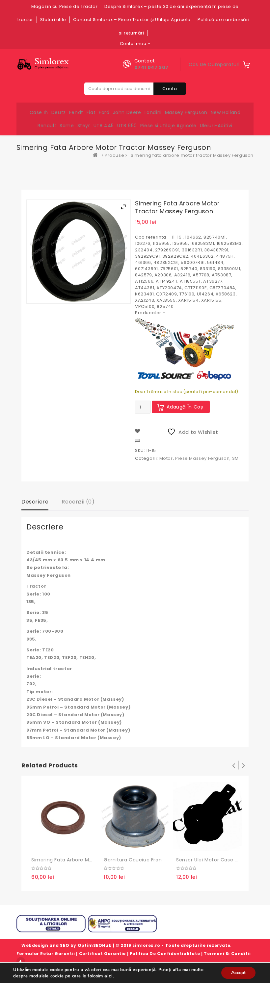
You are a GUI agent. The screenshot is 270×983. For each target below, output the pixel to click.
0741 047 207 (151, 67)
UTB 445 (104, 125)
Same (67, 125)
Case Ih (39, 112)
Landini (153, 112)
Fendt (76, 112)
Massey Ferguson (186, 112)
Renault (47, 125)
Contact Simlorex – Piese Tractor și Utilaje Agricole (132, 19)
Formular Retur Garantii (45, 953)
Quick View (66, 845)
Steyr (83, 125)
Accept (238, 973)
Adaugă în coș (185, 407)
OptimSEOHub (95, 945)
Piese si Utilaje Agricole (168, 125)
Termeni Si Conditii (227, 953)
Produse (114, 155)
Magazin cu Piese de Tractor (64, 6)
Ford (104, 112)
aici (108, 976)
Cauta (169, 88)
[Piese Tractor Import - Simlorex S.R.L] (97, 155)
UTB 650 (127, 125)
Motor (166, 458)
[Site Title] (44, 64)
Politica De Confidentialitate (165, 953)
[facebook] (20, 961)
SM (235, 458)
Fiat (91, 112)
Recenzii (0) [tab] (78, 501)
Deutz (58, 112)
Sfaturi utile (53, 19)
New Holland (226, 112)
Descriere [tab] (34, 501)
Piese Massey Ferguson (202, 458)
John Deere (127, 112)
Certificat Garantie (102, 953)
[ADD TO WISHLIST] (52, 845)
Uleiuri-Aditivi (216, 125)
